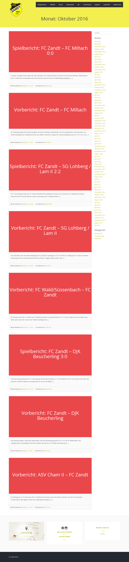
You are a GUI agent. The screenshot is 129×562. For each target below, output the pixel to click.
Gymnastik (70, 4)
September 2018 (100, 151)
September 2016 (100, 197)
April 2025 (98, 44)
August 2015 (99, 223)
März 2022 (98, 103)
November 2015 (100, 215)
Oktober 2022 (99, 87)
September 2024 (100, 52)
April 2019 (98, 144)
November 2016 (100, 192)
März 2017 (98, 190)
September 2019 (100, 131)
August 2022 (99, 92)
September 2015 (100, 220)
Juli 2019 (97, 136)
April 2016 (98, 210)
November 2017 (100, 169)
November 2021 (100, 105)
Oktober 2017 (99, 172)
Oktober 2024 (99, 49)
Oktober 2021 (99, 108)
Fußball (52, 4)
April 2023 (98, 80)
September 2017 (100, 174)
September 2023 (100, 69)
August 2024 (99, 54)
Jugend (97, 4)
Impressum (117, 4)
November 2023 (100, 64)
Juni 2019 (97, 138)
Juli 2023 (97, 75)
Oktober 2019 (99, 128)
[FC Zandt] (16, 16)
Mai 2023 (98, 77)
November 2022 (100, 85)
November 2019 (100, 126)
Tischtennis (87, 4)
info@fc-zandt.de (102, 528)
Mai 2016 (98, 207)
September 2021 (100, 110)
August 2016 (99, 200)
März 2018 (98, 164)
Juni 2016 (97, 205)
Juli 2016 (97, 202)
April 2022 (98, 100)
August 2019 (99, 133)
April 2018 (98, 161)
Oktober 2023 (99, 67)
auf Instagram (64, 536)
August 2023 (99, 72)
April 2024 (98, 59)
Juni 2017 (97, 182)
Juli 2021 (97, 115)
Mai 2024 (98, 57)
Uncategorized (99, 236)
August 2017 (99, 177)
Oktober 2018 (99, 149)
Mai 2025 (98, 41)
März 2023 (98, 82)
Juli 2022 (97, 95)
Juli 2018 (97, 156)
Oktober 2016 (99, 195)
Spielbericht (48, 86)
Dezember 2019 (100, 123)
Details (102, 534)
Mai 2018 (98, 159)
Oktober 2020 (99, 118)
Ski (78, 4)
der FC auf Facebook (64, 532)
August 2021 (99, 113)
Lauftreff (107, 4)
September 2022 (100, 90)
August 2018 (99, 154)
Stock (61, 4)
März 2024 (98, 62)
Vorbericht (48, 142)
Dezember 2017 (100, 167)
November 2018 (100, 146)
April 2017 (98, 187)
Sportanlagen (26, 533)
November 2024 (100, 46)
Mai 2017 (98, 184)
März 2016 (98, 213)
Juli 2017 (97, 179)
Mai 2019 (98, 141)
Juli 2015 (97, 225)
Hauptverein (42, 4)
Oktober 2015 (99, 218)
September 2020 (100, 121)
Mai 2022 (98, 98)
